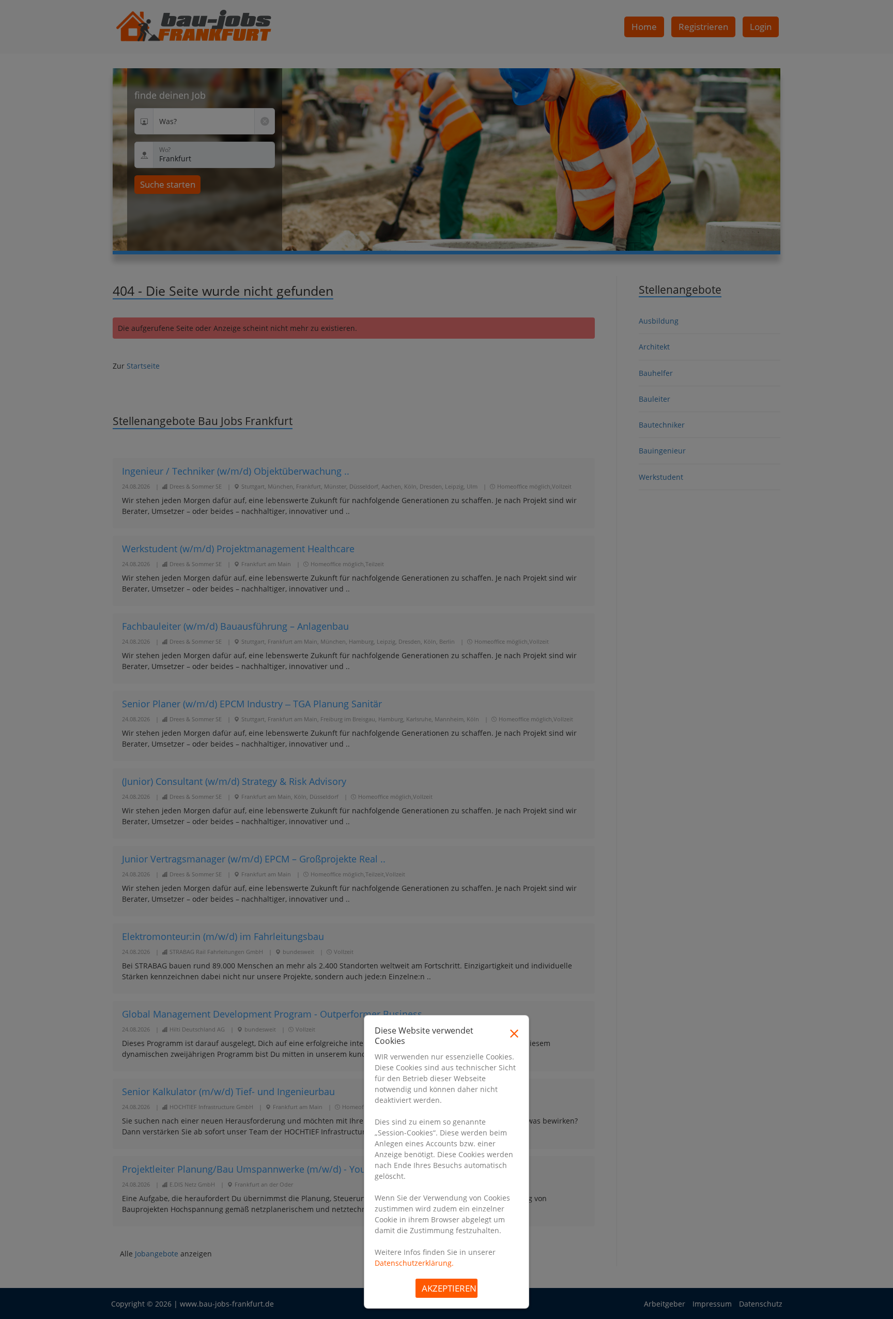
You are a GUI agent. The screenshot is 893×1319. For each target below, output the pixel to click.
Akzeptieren (449, 1288)
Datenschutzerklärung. (414, 1263)
